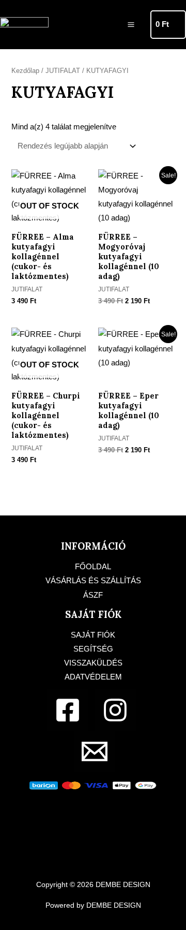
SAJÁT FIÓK (93, 635)
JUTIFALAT (62, 71)
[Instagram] (115, 710)
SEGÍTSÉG (93, 649)
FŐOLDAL (93, 567)
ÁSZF (93, 595)
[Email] (94, 751)
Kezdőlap (25, 71)
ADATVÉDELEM (93, 677)
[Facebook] (67, 710)
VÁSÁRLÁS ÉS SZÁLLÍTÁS (93, 581)
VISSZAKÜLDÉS (93, 663)
